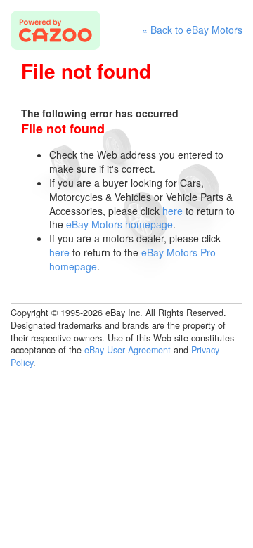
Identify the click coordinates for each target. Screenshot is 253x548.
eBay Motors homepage (119, 224)
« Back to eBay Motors (192, 30)
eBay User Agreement (127, 350)
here (172, 211)
